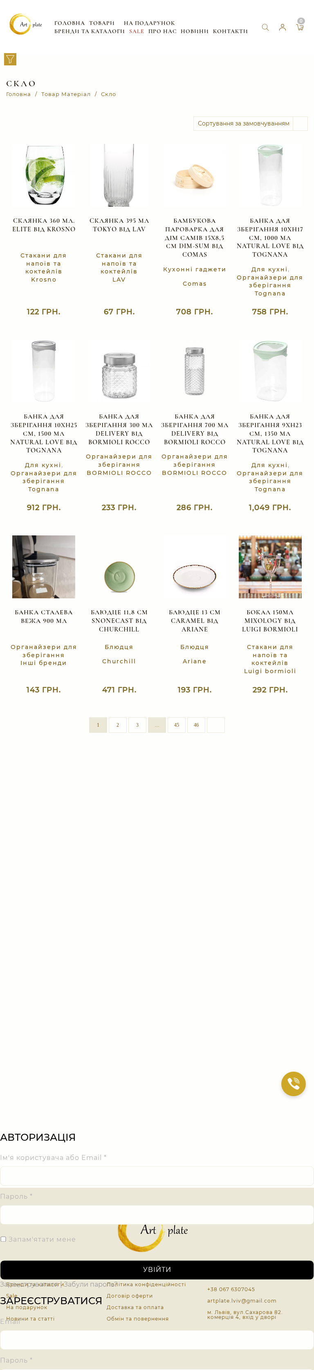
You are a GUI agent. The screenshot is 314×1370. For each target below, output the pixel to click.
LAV (119, 279)
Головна (69, 23)
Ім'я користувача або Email (53, 1158)
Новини (195, 31)
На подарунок (149, 23)
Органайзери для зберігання (270, 281)
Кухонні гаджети (195, 269)
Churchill (119, 661)
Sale (136, 31)
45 (176, 725)
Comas (195, 283)
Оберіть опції (111, 693)
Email (12, 1321)
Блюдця (119, 647)
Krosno (44, 279)
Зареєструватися (29, 1285)
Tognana (270, 293)
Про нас (162, 31)
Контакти (230, 31)
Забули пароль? (91, 1285)
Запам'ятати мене (41, 1240)
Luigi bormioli (270, 671)
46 (196, 725)
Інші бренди (43, 663)
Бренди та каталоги (89, 31)
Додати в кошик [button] (35, 315)
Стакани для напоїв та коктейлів (43, 263)
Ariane (195, 661)
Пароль (16, 1197)
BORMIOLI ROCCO (119, 473)
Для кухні (269, 269)
